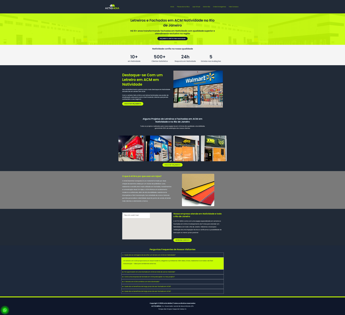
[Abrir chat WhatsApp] (5, 310)
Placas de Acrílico (183, 7)
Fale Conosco (233, 7)
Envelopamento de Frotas (197, 224)
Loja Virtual (196, 7)
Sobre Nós (206, 7)
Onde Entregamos (219, 7)
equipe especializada (203, 221)
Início (172, 7)
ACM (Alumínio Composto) (133, 181)
